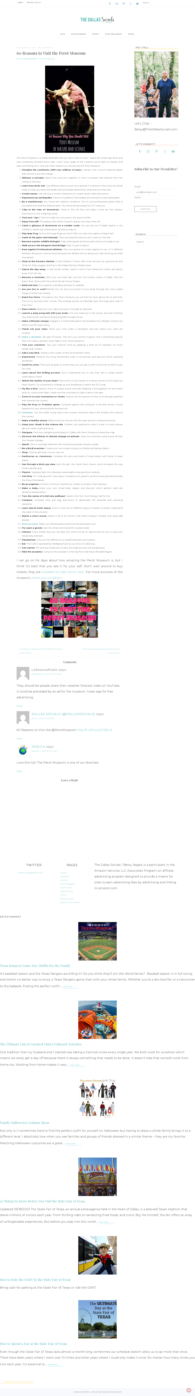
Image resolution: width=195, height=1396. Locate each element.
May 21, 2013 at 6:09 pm (42, 718)
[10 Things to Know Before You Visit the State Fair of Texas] (97, 1177)
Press (63, 895)
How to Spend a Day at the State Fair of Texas (33, 1343)
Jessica (38, 746)
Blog (19, 59)
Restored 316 (116, 1392)
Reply (20, 706)
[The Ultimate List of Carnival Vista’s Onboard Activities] (97, 1020)
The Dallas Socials (97, 19)
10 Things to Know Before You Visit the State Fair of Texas (42, 1201)
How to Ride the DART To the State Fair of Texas (35, 1279)
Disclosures (66, 887)
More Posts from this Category (18, 1382)
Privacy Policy (67, 899)
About (63, 873)
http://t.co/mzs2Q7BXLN (94, 730)
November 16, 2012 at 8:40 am (46, 674)
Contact (64, 880)
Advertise (65, 876)
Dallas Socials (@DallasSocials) (63, 714)
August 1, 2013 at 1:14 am (44, 751)
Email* (137, 186)
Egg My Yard (66, 891)
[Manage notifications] (189, 1390)
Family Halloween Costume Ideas (24, 1122)
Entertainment (30, 59)
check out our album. (47, 578)
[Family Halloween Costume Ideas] (97, 1098)
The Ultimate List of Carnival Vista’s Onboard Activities (41, 1044)
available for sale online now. (63, 572)
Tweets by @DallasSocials (30, 873)
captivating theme (99, 1392)
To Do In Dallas (47, 59)
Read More (68, 987)
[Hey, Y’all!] (156, 84)
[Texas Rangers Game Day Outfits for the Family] (97, 941)
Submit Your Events (70, 902)
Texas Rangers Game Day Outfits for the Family (35, 965)
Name (137, 197)
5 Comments (46, 48)
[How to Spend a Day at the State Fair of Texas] (97, 1319)
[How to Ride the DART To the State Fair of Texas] (97, 1255)
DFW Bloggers (67, 884)
